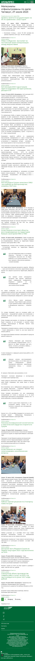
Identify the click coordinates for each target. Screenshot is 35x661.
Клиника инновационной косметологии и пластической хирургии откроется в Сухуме (17, 424)
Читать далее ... (5, 39)
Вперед (10, 599)
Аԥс (28, 2)
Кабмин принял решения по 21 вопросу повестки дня (17, 502)
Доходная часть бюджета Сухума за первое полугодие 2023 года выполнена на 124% (17, 550)
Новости (13, 37)
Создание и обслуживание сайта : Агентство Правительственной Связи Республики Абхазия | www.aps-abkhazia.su (16, 656)
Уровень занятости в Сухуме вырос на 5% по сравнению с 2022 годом (16, 19)
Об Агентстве (5, 623)
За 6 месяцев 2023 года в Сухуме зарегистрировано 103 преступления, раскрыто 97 (16, 88)
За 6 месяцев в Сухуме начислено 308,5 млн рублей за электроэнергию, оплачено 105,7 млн (16, 184)
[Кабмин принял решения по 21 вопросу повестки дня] (17, 515)
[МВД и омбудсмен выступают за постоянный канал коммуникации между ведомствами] (17, 56)
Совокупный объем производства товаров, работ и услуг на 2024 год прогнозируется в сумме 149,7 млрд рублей (15, 576)
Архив (3, 628)
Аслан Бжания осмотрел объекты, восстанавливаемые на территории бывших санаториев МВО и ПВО (15, 232)
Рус (32, 2)
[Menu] (25, 2)
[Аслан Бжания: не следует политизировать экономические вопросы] (17, 465)
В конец (18, 599)
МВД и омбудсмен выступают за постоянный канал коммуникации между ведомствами (15, 42)
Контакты (4, 626)
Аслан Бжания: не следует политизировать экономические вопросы (14, 451)
